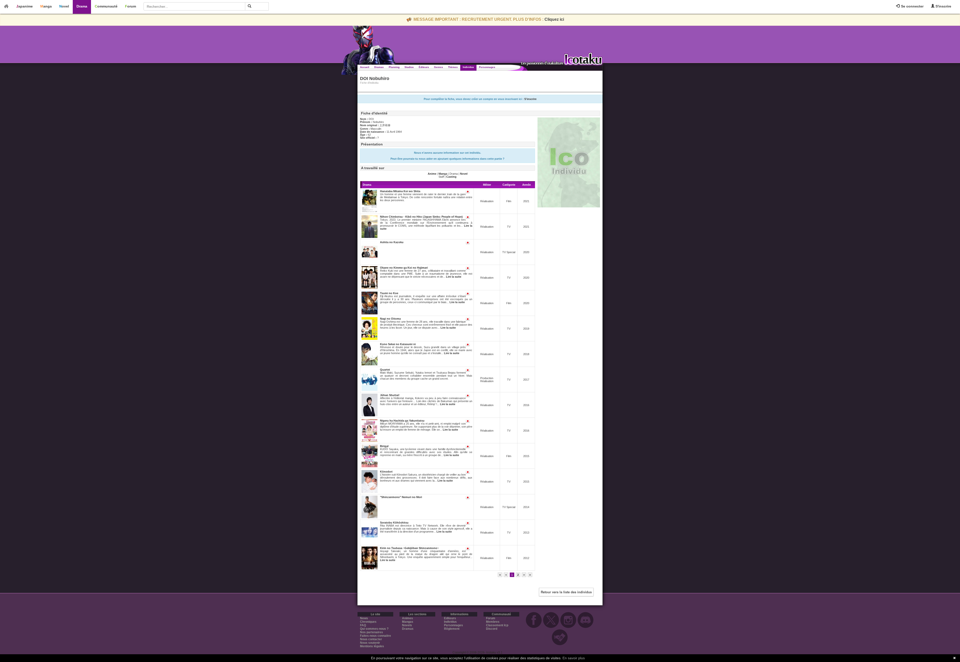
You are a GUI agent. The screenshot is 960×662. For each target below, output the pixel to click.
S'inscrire (942, 6)
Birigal (384, 446)
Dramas (379, 67)
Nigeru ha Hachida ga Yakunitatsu (402, 420)
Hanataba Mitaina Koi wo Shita (400, 191)
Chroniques (368, 622)
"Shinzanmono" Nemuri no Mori (401, 497)
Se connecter (912, 6)
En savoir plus (573, 658)
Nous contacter (371, 639)
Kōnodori (386, 471)
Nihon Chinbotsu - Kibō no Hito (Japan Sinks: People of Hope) (421, 216)
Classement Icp (497, 625)
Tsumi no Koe (389, 293)
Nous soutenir (370, 643)
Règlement (452, 629)
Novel (64, 6)
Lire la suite (453, 276)
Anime (432, 173)
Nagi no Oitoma (390, 318)
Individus (468, 67)
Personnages (487, 67)
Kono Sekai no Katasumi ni (398, 344)
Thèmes (453, 67)
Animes (407, 618)
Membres (493, 622)
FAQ (363, 625)
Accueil (364, 67)
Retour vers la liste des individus (566, 592)
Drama (81, 6)
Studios (409, 67)
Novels (407, 625)
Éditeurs (424, 67)
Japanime (24, 6)
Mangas (407, 622)
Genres (438, 67)
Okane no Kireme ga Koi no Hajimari (404, 267)
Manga (46, 6)
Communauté (106, 6)
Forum (130, 6)
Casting (451, 176)
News (364, 618)
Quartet (385, 369)
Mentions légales (372, 646)
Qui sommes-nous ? (374, 629)
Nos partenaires (371, 632)
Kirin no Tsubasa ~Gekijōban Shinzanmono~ (409, 548)
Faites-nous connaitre (375, 636)
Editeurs (450, 618)
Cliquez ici (554, 19)
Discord (491, 629)
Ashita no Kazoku (392, 242)
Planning (394, 67)
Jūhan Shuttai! (390, 395)
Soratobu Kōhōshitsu (394, 522)
